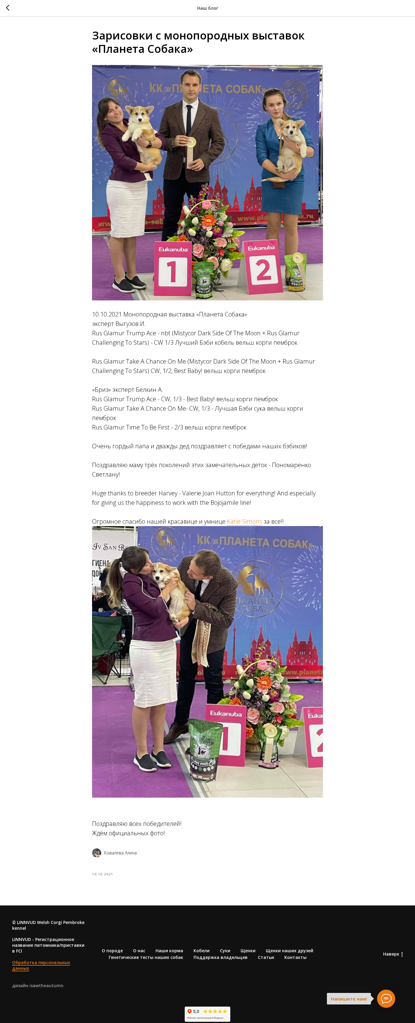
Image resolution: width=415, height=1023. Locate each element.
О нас (139, 950)
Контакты (295, 957)
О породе (112, 950)
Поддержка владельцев (221, 957)
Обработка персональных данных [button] (41, 965)
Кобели (202, 950)
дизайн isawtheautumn (37, 985)
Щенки (248, 950)
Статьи (266, 957)
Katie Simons (244, 521)
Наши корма (169, 950)
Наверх (391, 954)
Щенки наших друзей (289, 950)
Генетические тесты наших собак (146, 957)
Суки (225, 950)
